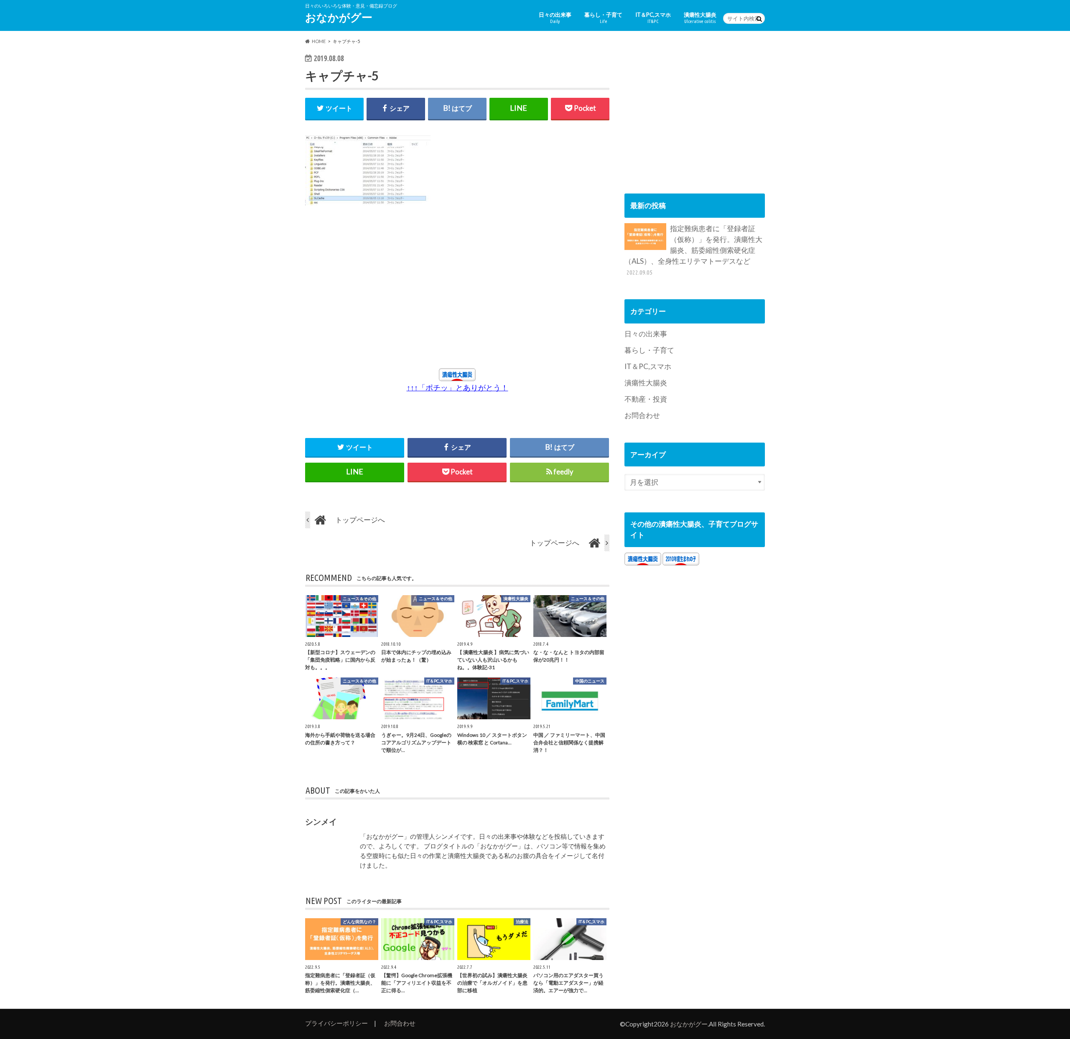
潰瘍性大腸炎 (700, 17)
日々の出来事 (555, 17)
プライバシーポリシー (336, 1023)
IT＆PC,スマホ (653, 17)
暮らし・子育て (603, 17)
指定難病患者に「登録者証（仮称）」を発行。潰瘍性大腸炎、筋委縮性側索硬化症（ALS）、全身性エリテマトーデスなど (693, 250)
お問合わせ (642, 415)
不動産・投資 (645, 399)
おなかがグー (338, 17)
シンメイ (321, 821)
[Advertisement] (382, 290)
